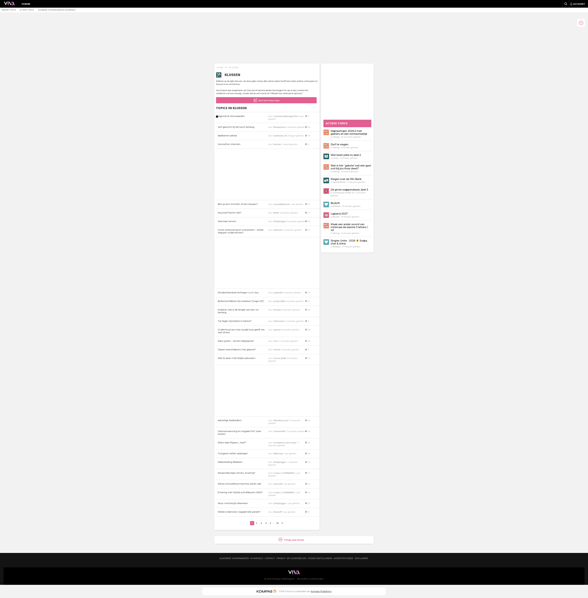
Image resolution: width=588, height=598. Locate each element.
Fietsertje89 (279, 358)
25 (277, 523)
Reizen (336, 216)
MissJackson (279, 127)
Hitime (277, 349)
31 (308, 358)
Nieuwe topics (9, 10)
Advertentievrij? (343, 558)
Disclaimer (361, 558)
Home (220, 67)
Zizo (275, 341)
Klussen (233, 67)
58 (308, 329)
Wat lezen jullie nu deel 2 (346, 155)
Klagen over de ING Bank (346, 179)
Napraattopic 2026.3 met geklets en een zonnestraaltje (349, 132)
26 (308, 127)
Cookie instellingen (320, 558)
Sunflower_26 (280, 135)
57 (308, 301)
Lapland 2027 (339, 213)
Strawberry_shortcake (285, 442)
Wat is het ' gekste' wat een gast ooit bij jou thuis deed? (351, 167)
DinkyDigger (280, 221)
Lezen (336, 158)
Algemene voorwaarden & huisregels (57, 10)
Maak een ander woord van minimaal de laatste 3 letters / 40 (349, 227)
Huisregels (256, 558)
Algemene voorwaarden (234, 558)
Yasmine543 (279, 431)
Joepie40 (278, 292)
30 (308, 341)
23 (308, 503)
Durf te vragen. (340, 144)
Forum (26, 3)
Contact (270, 558)
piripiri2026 (279, 301)
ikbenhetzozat (281, 420)
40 (308, 309)
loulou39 (278, 483)
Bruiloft (335, 203)
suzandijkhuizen (281, 204)
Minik (276, 212)
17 (308, 212)
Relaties (337, 206)
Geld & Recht (339, 182)
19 (308, 292)
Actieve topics (27, 10)
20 (308, 221)
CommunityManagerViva (286, 116)
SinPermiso (279, 321)
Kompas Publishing (321, 591)
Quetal (277, 329)
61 (308, 483)
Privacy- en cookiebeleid (291, 558)
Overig (336, 136)
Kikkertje (278, 453)
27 (308, 230)
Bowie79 (277, 511)
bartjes (277, 144)
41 (308, 204)
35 (308, 135)
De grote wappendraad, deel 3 (349, 189)
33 (308, 442)
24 (308, 453)
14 (308, 431)
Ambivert (278, 230)
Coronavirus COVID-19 (343, 192)
